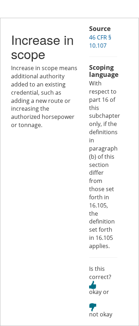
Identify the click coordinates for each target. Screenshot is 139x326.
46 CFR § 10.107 (100, 41)
